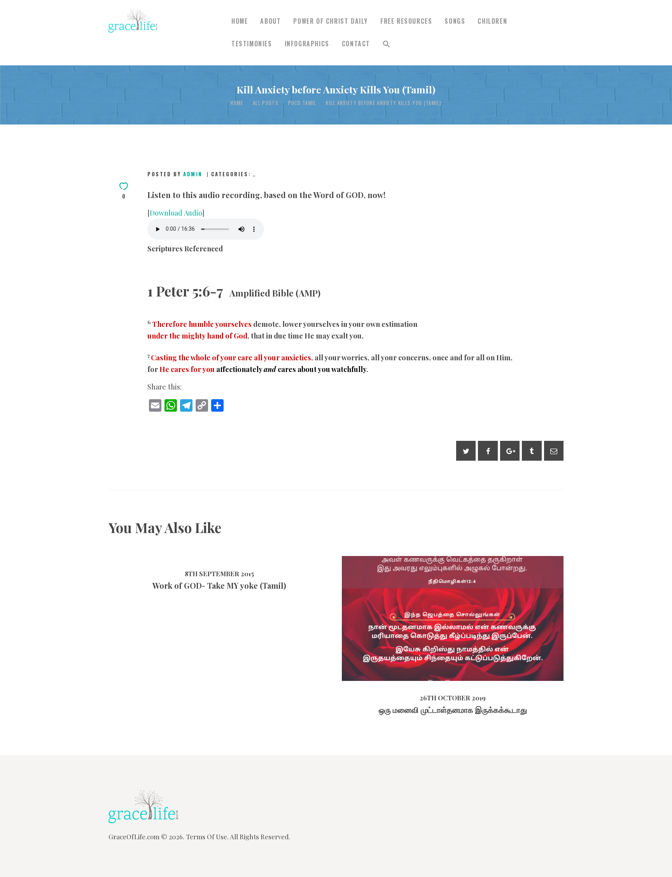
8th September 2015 (219, 573)
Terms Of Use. (207, 836)
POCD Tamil (302, 103)
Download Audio (176, 212)
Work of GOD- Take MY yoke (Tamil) (219, 585)
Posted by (175, 174)
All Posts (265, 103)
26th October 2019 (429, 635)
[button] (386, 44)
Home (236, 103)
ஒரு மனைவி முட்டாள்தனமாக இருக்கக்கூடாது (452, 602)
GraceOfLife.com (133, 836)
